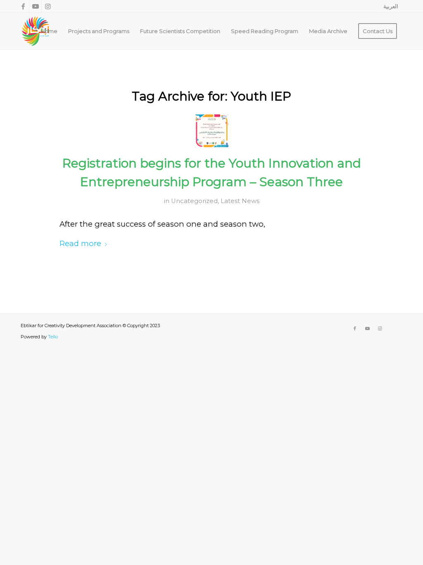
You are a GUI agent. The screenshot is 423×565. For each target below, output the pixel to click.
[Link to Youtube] (35, 6)
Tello (53, 337)
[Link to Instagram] (48, 6)
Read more (80, 243)
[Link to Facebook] (23, 6)
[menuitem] (388, 6)
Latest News (240, 201)
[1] (211, 131)
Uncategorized (194, 201)
